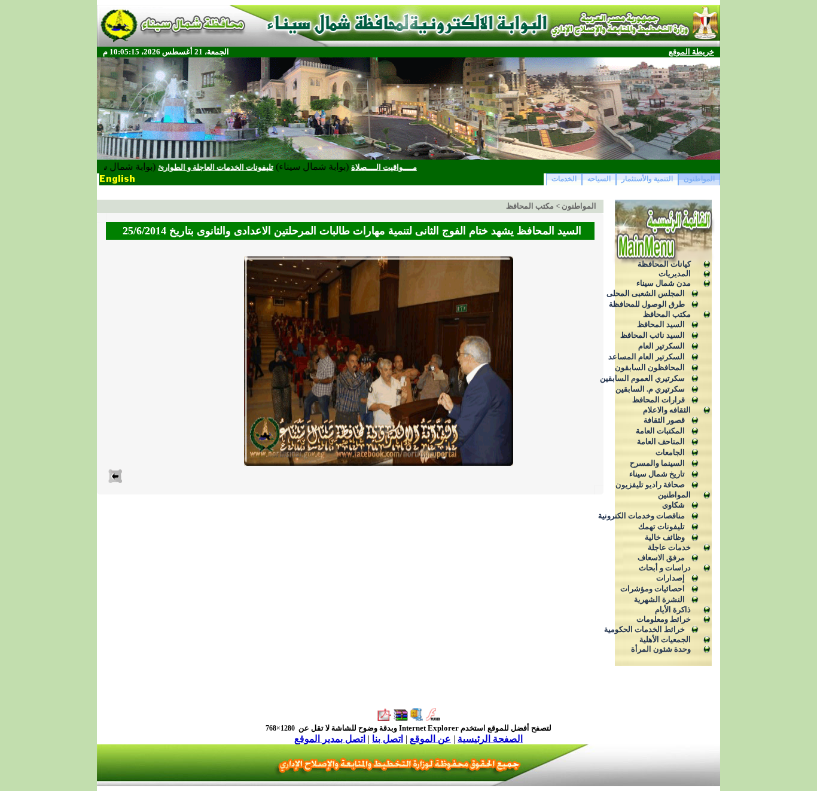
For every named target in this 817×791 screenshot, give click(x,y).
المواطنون (699, 179)
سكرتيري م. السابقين (650, 388)
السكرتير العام (661, 345)
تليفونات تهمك (661, 526)
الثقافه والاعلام (667, 409)
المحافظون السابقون (650, 367)
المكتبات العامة (660, 430)
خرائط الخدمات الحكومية (644, 629)
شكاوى (673, 504)
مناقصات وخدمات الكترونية (641, 515)
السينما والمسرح (657, 463)
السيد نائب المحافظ (652, 335)
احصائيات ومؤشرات (652, 588)
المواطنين (674, 494)
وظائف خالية (665, 537)
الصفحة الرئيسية (490, 739)
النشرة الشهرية (659, 599)
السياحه (599, 179)
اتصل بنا (387, 739)
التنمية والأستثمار (647, 179)
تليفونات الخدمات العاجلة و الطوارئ (237, 167)
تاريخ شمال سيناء (657, 473)
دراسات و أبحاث (665, 567)
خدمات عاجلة (669, 547)
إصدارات (670, 577)
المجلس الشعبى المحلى (645, 293)
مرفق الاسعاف (661, 557)
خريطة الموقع (691, 51)
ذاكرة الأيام (673, 609)
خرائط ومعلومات (663, 619)
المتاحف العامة (661, 441)
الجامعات (670, 452)
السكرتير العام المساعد (646, 356)
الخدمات (564, 179)
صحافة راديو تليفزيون (650, 484)
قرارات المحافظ (658, 399)
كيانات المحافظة (664, 263)
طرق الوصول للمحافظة (647, 304)
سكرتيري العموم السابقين (642, 378)
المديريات (675, 273)
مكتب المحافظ (667, 314)
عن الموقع (430, 739)
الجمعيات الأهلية (665, 639)
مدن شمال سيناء (663, 283)
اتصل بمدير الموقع (329, 739)
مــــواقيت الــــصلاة (406, 167)
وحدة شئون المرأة (661, 649)
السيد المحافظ (661, 324)
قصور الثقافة (664, 420)
